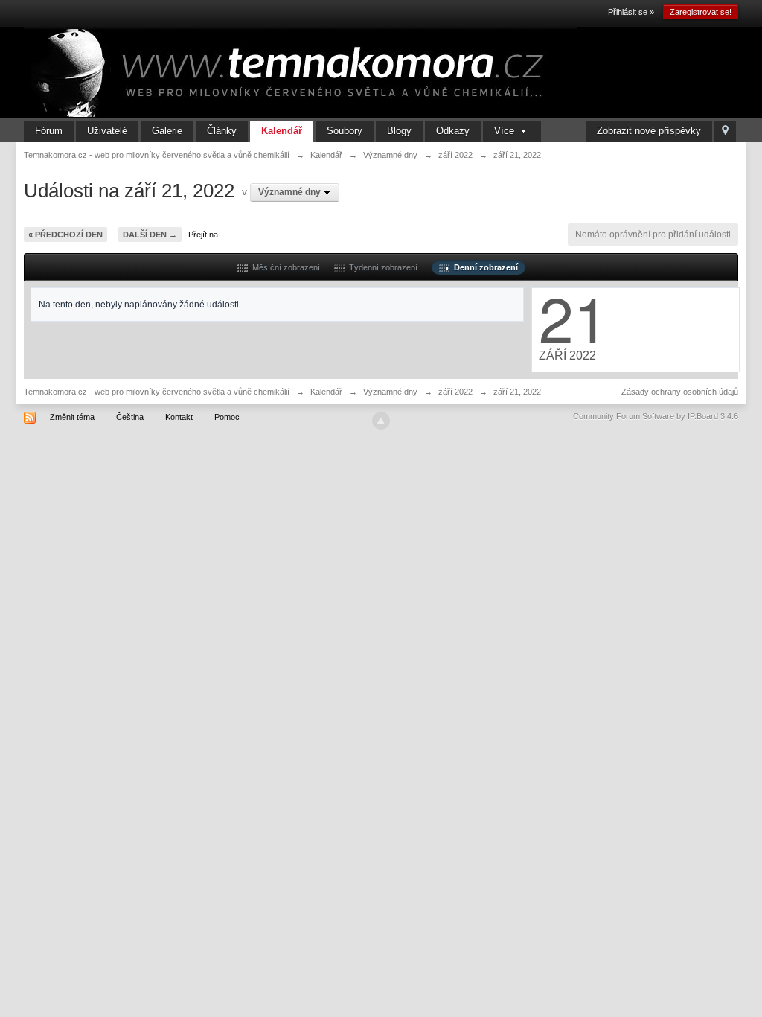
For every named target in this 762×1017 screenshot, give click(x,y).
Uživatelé (107, 130)
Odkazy (453, 130)
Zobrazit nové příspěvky (649, 130)
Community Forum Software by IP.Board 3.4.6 (655, 416)
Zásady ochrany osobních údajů (679, 391)
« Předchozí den (65, 234)
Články (222, 130)
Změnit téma (72, 416)
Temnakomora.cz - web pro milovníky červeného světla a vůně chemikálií (156, 391)
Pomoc (227, 416)
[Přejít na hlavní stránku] (300, 71)
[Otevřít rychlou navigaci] (725, 131)
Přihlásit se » (631, 11)
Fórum (49, 130)
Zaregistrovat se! (700, 11)
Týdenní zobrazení (381, 267)
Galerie (167, 130)
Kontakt (179, 416)
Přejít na (203, 234)
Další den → (150, 234)
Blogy (399, 130)
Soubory (344, 130)
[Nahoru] (381, 421)
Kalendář (281, 130)
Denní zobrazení (483, 267)
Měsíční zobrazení (284, 267)
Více (505, 130)
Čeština (130, 416)
